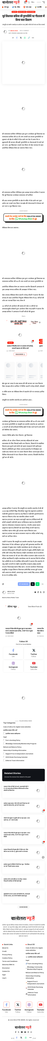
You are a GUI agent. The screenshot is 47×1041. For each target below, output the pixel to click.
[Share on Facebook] (17, 38)
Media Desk (14, 30)
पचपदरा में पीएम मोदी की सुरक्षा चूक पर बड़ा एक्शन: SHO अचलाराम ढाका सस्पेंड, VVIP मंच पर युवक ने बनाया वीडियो (19, 631)
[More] (33, 38)
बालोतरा (42, 343)
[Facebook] (38, 592)
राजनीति (42, 340)
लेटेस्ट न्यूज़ (12, 606)
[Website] (35, 592)
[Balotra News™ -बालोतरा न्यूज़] (11, 2)
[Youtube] (34, 666)
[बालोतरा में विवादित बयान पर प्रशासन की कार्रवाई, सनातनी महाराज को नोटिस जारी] (20, 335)
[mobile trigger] (43, 2)
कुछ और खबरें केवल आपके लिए (18, 322)
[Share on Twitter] (21, 38)
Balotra (14, 12)
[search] (28, 2)
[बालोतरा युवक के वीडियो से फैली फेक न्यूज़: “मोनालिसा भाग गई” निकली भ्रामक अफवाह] (38, 867)
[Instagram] (44, 592)
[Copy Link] (29, 38)
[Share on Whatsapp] (25, 38)
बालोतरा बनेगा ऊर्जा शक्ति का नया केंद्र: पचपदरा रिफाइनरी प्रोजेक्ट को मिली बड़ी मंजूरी (15, 880)
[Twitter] (41, 592)
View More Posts (34, 322)
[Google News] (25, 1032)
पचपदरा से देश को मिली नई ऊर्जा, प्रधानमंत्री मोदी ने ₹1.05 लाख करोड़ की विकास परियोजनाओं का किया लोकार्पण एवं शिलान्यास (16, 788)
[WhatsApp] (31, 1032)
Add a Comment (24, 31)
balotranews (31, 12)
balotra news (22, 12)
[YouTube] (22, 1032)
